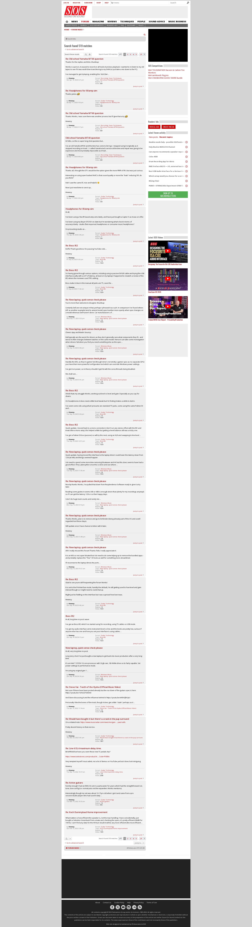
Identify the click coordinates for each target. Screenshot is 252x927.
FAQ (122, 25)
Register (76, 3)
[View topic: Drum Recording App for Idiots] (186, 161)
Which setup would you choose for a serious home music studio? (167, 176)
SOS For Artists (97, 25)
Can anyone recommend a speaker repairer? (167, 152)
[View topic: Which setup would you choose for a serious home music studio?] (186, 176)
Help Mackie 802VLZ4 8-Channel (162, 147)
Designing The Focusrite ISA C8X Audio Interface (165, 264)
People (141, 21)
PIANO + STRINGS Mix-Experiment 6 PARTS (166, 186)
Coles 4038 (153, 157)
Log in (66, 3)
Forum (85, 21)
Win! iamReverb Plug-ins (158, 75)
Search (83, 25)
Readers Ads (112, 25)
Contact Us (107, 902)
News (74, 21)
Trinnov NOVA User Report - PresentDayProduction (165, 319)
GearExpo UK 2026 (154, 292)
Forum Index (77, 30)
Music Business (177, 21)
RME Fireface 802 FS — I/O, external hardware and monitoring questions (167, 166)
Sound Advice (157, 21)
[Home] (75, 10)
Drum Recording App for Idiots (161, 161)
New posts (153, 137)
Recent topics (166, 137)
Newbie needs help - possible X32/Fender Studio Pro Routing (167, 142)
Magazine (98, 21)
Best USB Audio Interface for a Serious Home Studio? (167, 171)
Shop (98, 3)
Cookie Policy (119, 902)
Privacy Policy (139, 902)
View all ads (154, 126)
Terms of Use (152, 902)
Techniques (127, 21)
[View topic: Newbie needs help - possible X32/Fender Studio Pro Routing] (186, 142)
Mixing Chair (154, 181)
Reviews (112, 21)
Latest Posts (71, 25)
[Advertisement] (168, 217)
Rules (141, 25)
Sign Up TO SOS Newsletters (168, 194)
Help (106, 3)
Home (67, 21)
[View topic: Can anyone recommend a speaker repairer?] (186, 152)
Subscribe (88, 3)
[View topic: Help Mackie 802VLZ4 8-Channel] (186, 147)
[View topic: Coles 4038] (186, 157)
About (97, 902)
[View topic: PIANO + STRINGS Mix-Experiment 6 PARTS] (186, 186)
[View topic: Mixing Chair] (186, 181)
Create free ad (168, 126)
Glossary (131, 25)
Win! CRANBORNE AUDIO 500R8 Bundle (165, 78)
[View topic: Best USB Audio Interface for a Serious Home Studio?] (186, 171)
